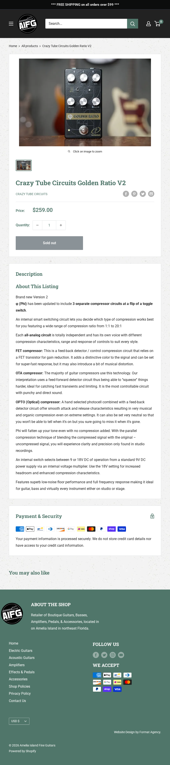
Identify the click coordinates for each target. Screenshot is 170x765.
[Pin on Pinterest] (134, 193)
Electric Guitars (20, 651)
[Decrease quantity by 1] (37, 225)
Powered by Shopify (22, 751)
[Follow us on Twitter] (104, 654)
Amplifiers (17, 665)
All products (29, 46)
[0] (157, 23)
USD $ (15, 721)
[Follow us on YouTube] (121, 654)
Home (13, 46)
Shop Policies (19, 686)
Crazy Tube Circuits (31, 194)
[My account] (148, 23)
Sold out (49, 243)
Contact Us (17, 701)
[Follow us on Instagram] (113, 654)
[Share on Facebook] (126, 193)
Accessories (18, 679)
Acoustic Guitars (22, 658)
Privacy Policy (20, 693)
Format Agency (149, 732)
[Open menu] (11, 23)
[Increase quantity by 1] (61, 225)
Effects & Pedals (22, 672)
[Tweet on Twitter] (143, 193)
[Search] (132, 24)
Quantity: (23, 225)
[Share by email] (151, 193)
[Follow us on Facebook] (96, 654)
